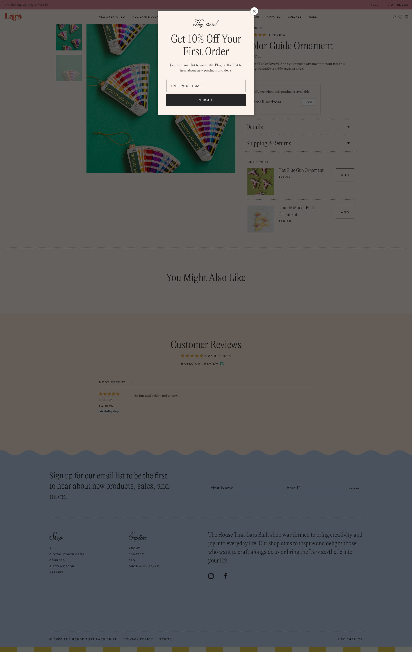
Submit (206, 100)
